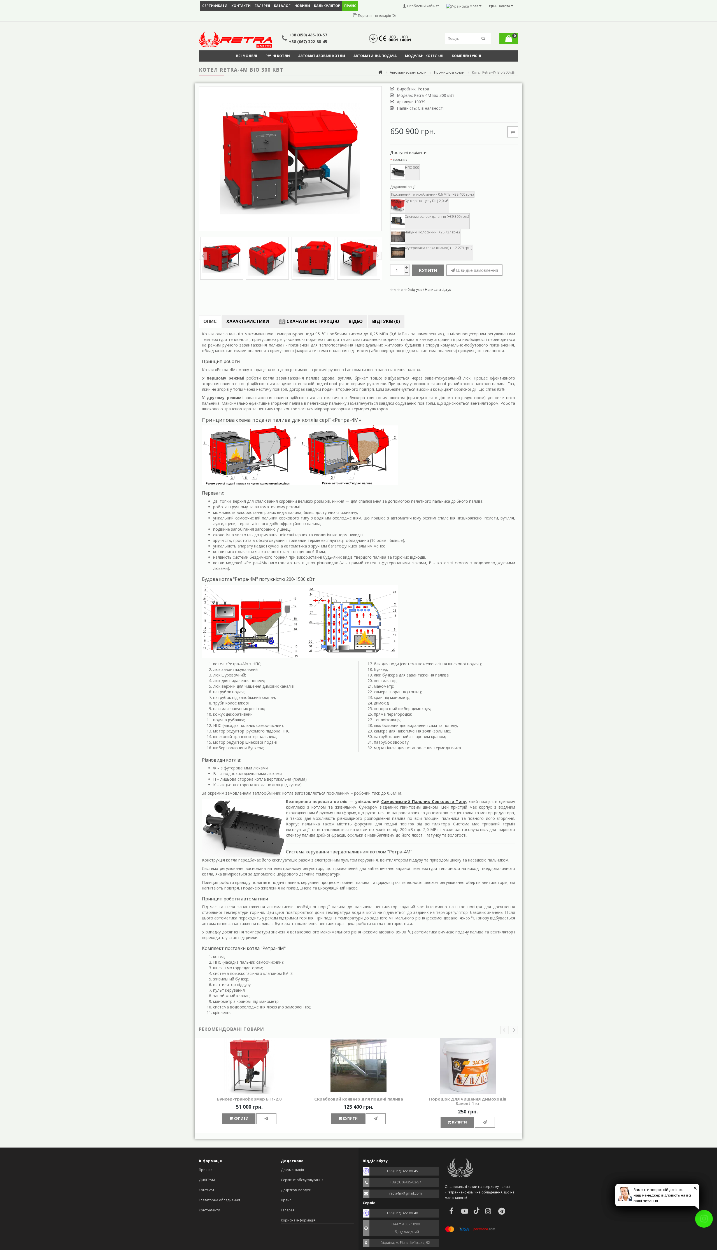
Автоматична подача (375, 55)
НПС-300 (412, 167)
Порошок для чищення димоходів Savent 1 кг (467, 1101)
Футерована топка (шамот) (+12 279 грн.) (438, 247)
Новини (302, 5)
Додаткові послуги (296, 1190)
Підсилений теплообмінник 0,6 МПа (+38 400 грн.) (432, 194)
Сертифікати (214, 5)
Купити (428, 270)
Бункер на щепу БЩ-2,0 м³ (426, 200)
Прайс (286, 1200)
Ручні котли (278, 55)
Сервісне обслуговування (302, 1180)
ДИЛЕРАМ (207, 1180)
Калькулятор (327, 5)
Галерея (262, 5)
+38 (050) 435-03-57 (308, 35)
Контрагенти (209, 1210)
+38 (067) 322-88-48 (402, 1213)
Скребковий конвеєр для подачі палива (358, 1099)
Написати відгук (438, 289)
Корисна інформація (298, 1220)
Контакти (241, 5)
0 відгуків (415, 289)
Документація (292, 1169)
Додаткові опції (402, 186)
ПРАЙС (350, 5)
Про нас (205, 1169)
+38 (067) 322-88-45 (308, 41)
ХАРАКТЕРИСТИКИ (247, 321)
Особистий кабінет (422, 6)
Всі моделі (246, 55)
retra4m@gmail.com (405, 1193)
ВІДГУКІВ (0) (386, 321)
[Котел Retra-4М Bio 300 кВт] (290, 159)
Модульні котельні (424, 55)
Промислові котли (449, 72)
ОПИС (210, 321)
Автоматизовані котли (321, 55)
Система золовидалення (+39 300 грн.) (437, 216)
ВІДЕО (356, 321)
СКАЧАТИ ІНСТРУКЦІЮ (312, 321)
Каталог (282, 5)
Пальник (400, 160)
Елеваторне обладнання (219, 1200)
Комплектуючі (466, 55)
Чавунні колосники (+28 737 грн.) (432, 232)
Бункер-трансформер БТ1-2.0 (249, 1099)
